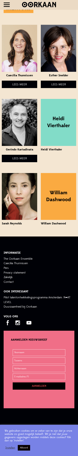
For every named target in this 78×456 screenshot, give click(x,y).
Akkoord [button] (24, 447)
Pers (6, 268)
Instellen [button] (10, 447)
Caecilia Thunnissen (16, 263)
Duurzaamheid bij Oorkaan (20, 306)
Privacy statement (15, 272)
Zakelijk (8, 277)
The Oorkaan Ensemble (18, 259)
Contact (9, 282)
